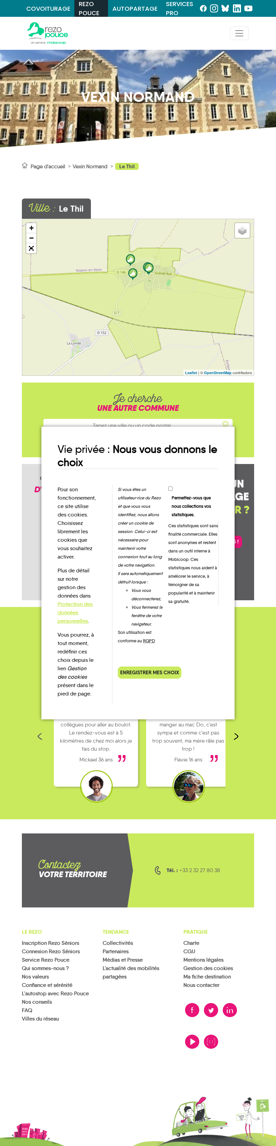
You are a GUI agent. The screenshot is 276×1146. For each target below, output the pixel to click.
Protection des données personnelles (75, 612)
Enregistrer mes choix (149, 672)
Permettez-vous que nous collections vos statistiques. (191, 506)
